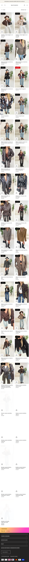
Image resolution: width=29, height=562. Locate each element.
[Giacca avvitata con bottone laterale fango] (22, 50)
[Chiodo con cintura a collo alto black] (22, 184)
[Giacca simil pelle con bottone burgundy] (22, 157)
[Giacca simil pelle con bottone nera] (7, 184)
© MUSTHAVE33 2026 (5, 556)
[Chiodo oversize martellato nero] (7, 401)
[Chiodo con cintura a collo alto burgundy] (22, 211)
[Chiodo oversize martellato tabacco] (22, 401)
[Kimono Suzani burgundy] (22, 77)
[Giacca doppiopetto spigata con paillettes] (7, 238)
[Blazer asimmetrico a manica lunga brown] (7, 346)
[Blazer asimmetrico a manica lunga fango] (22, 319)
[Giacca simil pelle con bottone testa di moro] (7, 157)
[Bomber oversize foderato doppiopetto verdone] (7, 482)
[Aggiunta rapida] (2, 58)
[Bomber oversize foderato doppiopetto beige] (22, 482)
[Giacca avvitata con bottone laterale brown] (7, 50)
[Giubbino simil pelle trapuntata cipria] (7, 509)
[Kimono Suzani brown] (22, 104)
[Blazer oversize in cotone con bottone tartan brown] (22, 130)
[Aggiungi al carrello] (2, 31)
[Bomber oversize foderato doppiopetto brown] (7, 455)
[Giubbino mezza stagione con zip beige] (22, 23)
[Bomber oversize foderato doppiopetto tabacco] (22, 455)
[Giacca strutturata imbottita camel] (22, 238)
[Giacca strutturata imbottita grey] (7, 265)
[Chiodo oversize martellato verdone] (22, 428)
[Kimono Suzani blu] (7, 104)
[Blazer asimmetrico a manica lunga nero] (22, 346)
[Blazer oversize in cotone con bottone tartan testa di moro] (7, 130)
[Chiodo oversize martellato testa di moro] (22, 373)
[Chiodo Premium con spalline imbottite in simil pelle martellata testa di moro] (7, 373)
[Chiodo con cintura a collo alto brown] (7, 211)
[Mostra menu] (1, 5)
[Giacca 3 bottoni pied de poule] (22, 265)
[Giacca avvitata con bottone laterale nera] (7, 77)
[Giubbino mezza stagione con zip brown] (7, 23)
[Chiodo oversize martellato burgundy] (7, 428)
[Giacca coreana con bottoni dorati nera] (7, 292)
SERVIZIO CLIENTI (4, 540)
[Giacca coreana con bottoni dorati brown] (22, 292)
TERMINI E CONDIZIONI (5, 536)
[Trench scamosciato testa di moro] (7, 319)
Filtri (4, 9)
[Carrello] (27, 5)
